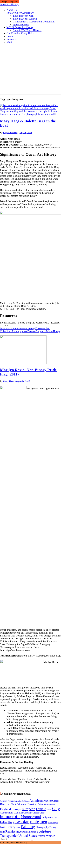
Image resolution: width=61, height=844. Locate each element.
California (21, 804)
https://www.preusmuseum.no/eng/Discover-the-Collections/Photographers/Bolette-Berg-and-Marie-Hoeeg (30, 330)
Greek (42, 813)
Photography (42, 827)
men (43, 821)
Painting (28, 826)
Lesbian (22, 821)
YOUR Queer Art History (20, 27)
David (52, 804)
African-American (8, 801)
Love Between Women (25, 18)
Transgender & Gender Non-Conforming (34, 21)
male (34, 821)
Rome (33, 832)
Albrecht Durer (23, 801)
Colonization (44, 804)
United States (27, 835)
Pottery (52, 827)
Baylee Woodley (10, 132)
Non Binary (7, 827)
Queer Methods (21, 24)
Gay (56, 808)
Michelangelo (53, 822)
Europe (16, 809)
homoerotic (10, 816)
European (28, 809)
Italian (3, 822)
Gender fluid (6, 812)
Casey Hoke (8, 381)
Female (41, 809)
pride (2, 832)
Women (50, 835)
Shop (9, 42)
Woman (41, 835)
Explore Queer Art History (20, 12)
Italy (11, 822)
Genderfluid (18, 813)
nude (18, 827)
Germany (27, 813)
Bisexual (5, 804)
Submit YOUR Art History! (27, 30)
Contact (10, 36)
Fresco (49, 809)
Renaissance (13, 831)
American (36, 800)
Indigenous (47, 817)
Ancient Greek (51, 800)
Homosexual (31, 817)
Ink (55, 817)
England (5, 809)
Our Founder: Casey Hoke (20, 33)
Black (13, 804)
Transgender (9, 836)
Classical (32, 804)
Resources (12, 39)
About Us (12, 10)
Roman (26, 831)
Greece (36, 813)
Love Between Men (23, 15)
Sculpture (43, 831)
